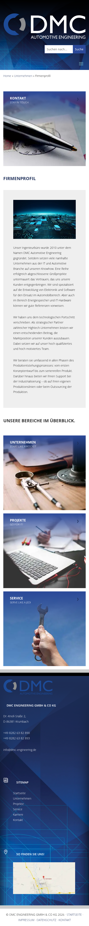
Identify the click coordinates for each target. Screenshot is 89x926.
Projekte (18, 804)
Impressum (26, 920)
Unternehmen (23, 76)
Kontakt (18, 820)
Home (7, 76)
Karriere (18, 814)
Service (17, 809)
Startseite (19, 793)
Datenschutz (46, 920)
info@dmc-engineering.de (19, 750)
